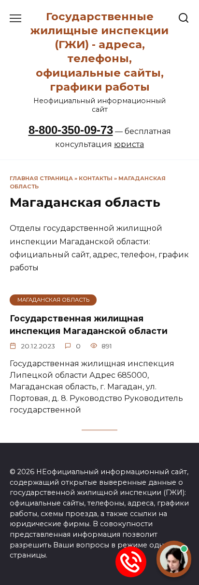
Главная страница (41, 178)
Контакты (96, 178)
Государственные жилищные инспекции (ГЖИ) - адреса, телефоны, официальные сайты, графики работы (99, 51)
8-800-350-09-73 (70, 129)
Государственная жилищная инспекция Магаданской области (89, 324)
